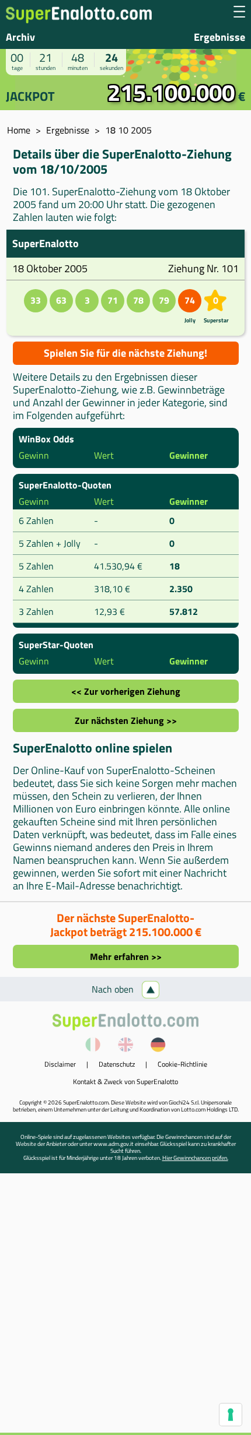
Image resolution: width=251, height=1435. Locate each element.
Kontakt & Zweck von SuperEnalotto (125, 1081)
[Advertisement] (125, 1307)
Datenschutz (117, 1064)
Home (18, 130)
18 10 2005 (128, 130)
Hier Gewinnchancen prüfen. (195, 1157)
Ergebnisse (219, 37)
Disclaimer (60, 1064)
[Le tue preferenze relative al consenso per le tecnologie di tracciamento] (230, 1415)
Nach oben (114, 989)
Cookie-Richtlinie (182, 1064)
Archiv (20, 37)
